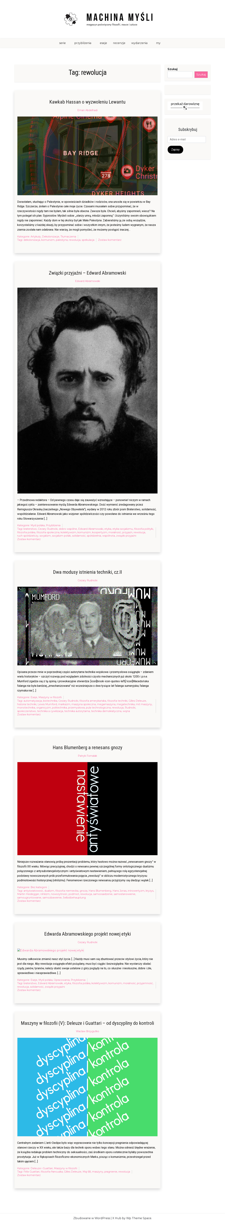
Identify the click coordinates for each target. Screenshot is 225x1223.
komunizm (48, 239)
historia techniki (26, 704)
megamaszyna (106, 704)
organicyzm (43, 707)
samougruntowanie (29, 897)
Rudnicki (130, 707)
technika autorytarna (77, 711)
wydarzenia (139, 43)
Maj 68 (87, 1171)
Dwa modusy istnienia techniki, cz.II (87, 572)
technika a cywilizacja (50, 711)
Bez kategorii (39, 887)
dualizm (49, 890)
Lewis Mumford (47, 704)
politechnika (59, 707)
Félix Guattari (32, 1171)
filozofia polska (26, 532)
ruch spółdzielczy (27, 535)
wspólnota (108, 535)
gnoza (83, 890)
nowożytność (59, 894)
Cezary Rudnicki (48, 528)
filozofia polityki (143, 528)
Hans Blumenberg (100, 890)
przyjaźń (127, 532)
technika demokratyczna (106, 711)
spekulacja (88, 239)
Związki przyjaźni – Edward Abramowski (87, 273)
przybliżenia (82, 43)
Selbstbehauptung (74, 897)
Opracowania (62, 980)
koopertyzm (99, 532)
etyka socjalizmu (122, 528)
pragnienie (110, 1171)
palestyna (62, 239)
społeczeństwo (26, 711)
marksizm (64, 704)
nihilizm (45, 894)
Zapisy (175, 149)
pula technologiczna (98, 707)
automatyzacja (33, 700)
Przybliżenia (53, 525)
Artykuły (36, 236)
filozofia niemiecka (66, 890)
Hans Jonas (119, 890)
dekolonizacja (32, 239)
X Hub (116, 1218)
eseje (103, 43)
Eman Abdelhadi (87, 110)
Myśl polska (38, 525)
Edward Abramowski (87, 281)
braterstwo (30, 528)
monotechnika (26, 707)
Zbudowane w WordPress (91, 1218)
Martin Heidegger (28, 894)
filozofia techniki (117, 700)
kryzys (149, 890)
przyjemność (145, 983)
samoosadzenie (102, 894)
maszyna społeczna (84, 704)
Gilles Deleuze (137, 700)
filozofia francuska (52, 1171)
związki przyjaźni (126, 535)
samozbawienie (52, 897)
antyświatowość (33, 890)
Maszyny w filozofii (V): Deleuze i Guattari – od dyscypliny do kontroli (87, 1023)
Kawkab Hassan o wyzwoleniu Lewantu (87, 102)
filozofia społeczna (48, 532)
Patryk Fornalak (87, 755)
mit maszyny (144, 704)
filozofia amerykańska (92, 700)
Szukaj (173, 69)
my (158, 43)
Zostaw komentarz (109, 240)
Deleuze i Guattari (42, 1168)
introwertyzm (136, 890)
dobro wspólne (68, 528)
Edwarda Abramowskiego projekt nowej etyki (87, 934)
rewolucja (75, 239)
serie (62, 43)
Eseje (34, 697)
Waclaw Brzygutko (87, 1031)
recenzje (119, 43)
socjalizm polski (61, 535)
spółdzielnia (94, 535)
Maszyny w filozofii (50, 697)
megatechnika (126, 704)
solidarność (79, 535)
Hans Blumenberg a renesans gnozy (87, 747)
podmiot (74, 894)
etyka (107, 528)
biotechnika (50, 700)
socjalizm (45, 535)
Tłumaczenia (68, 236)
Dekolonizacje (50, 236)
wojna (126, 711)
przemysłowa (76, 707)
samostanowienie (124, 894)
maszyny (97, 1171)
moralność (114, 532)
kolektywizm (68, 532)
